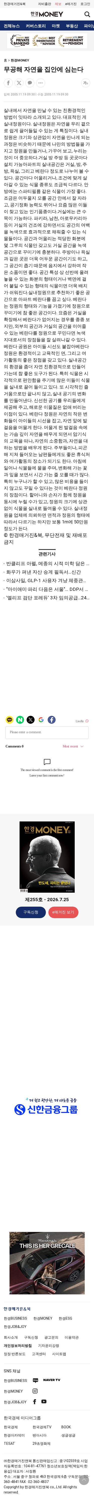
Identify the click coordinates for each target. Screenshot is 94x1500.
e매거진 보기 (63, 912)
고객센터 (39, 1354)
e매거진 (71, 4)
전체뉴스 (12, 26)
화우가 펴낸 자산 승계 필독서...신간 (43, 572)
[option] (47, 41)
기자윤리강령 (48, 1346)
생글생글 (68, 1435)
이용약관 (72, 1337)
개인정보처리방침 (18, 1346)
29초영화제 (42, 1444)
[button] (85, 4)
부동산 (72, 26)
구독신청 (30, 912)
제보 (58, 4)
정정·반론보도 (15, 1354)
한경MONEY (20, 60)
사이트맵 (59, 1354)
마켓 (56, 26)
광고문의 (51, 1337)
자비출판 (44, 4)
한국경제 (11, 1427)
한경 (15, 1318)
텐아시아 (40, 1435)
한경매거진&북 (15, 4)
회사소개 (11, 1337)
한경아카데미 (14, 1435)
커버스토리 (36, 26)
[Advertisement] (47, 1008)
